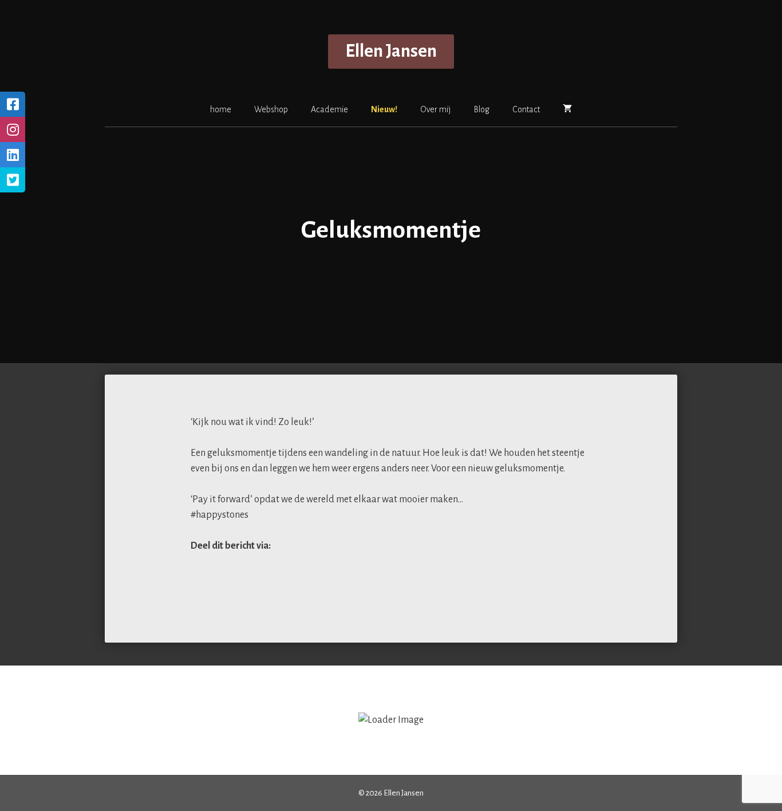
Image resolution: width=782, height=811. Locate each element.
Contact (526, 109)
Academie (329, 109)
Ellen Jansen (391, 51)
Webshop (271, 109)
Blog (481, 109)
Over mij (435, 109)
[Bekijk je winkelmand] (567, 109)
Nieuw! (384, 109)
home (220, 109)
